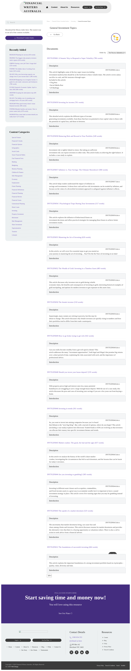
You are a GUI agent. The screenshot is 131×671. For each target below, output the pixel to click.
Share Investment (17, 224)
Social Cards (15, 151)
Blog (42, 647)
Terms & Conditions (109, 650)
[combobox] (24, 22)
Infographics (15, 148)
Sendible (123, 665)
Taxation (14, 231)
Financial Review (17, 196)
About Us (26, 647)
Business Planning (17, 169)
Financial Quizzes (17, 144)
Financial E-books (17, 141)
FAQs (49, 647)
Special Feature (16, 137)
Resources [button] (75, 7)
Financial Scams (16, 200)
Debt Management (17, 176)
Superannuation (16, 228)
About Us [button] (64, 7)
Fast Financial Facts (17, 158)
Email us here (77, 641)
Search (118, 665)
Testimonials (44, 650)
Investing (14, 210)
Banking (14, 162)
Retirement (15, 217)
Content (54, 7)
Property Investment (18, 214)
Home (10, 647)
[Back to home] (33, 7)
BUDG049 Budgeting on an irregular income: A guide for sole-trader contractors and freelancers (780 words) (23, 82)
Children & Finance (17, 172)
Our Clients (33, 650)
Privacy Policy (107, 646)
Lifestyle (14, 235)
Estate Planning (16, 186)
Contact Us (57, 647)
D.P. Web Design (13, 666)
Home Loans (15, 207)
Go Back (56, 34)
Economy (14, 179)
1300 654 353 (77, 637)
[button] (87, 7)
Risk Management (17, 221)
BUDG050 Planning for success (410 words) (22, 55)
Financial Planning (17, 193)
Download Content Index (25, 38)
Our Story (24, 650)
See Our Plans (99, 7)
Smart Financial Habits (18, 155)
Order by (102, 53)
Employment (15, 183)
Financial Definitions (18, 190)
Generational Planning (18, 203)
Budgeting (15, 165)
